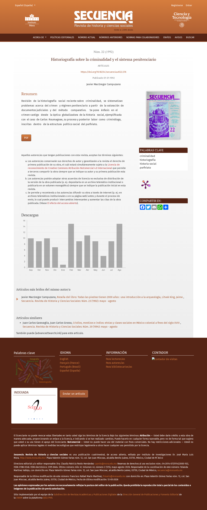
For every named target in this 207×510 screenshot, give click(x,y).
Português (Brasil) (70, 366)
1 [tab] (28, 418)
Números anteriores (110, 37)
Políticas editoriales (62, 37)
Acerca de (38, 37)
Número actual (86, 37)
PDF (26, 137)
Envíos (167, 37)
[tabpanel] (34, 406)
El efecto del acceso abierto (62, 203)
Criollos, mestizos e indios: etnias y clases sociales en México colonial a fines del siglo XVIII (126, 322)
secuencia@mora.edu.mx (169, 470)
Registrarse (177, 5)
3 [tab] (34, 418)
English (64, 359)
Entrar (189, 5)
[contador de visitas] (164, 359)
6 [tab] (42, 418)
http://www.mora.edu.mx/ (33, 458)
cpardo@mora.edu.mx (106, 463)
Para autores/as (115, 362)
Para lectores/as (115, 359)
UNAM (19, 497)
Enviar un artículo (74, 393)
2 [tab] (31, 418)
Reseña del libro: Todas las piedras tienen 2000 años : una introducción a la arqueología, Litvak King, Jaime (120, 297)
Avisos (178, 37)
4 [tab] (36, 418)
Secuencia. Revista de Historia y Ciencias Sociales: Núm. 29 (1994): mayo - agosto (70, 326)
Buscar (190, 37)
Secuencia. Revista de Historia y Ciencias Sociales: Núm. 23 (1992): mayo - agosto (68, 301)
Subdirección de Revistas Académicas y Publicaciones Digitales (85, 494)
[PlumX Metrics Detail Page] (145, 184)
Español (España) (26, 5)
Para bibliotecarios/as (119, 366)
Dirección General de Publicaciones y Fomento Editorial (151, 494)
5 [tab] (39, 418)
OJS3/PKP (47, 497)
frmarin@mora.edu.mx (114, 476)
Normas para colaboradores (142, 37)
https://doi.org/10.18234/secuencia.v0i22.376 (103, 72)
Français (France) (69, 362)
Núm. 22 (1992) (104, 52)
